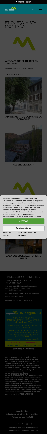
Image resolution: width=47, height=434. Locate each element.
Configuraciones (23, 228)
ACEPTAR (23, 221)
